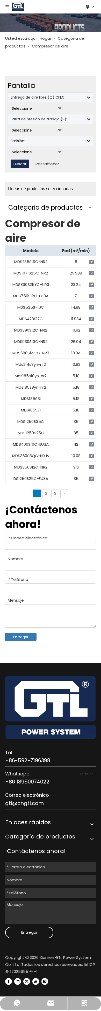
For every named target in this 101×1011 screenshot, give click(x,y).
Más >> (86, 774)
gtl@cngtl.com (24, 803)
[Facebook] (8, 981)
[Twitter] (26, 981)
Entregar (20, 636)
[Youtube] (35, 981)
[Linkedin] (17, 981)
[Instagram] (44, 981)
